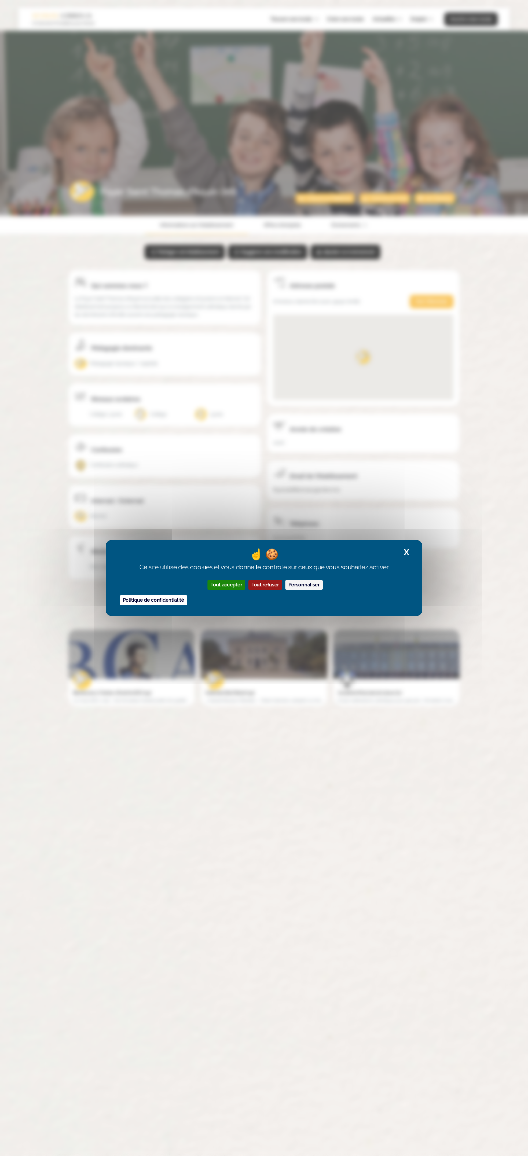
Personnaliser (304, 585)
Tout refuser (265, 585)
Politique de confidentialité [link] (153, 600)
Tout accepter (226, 585)
